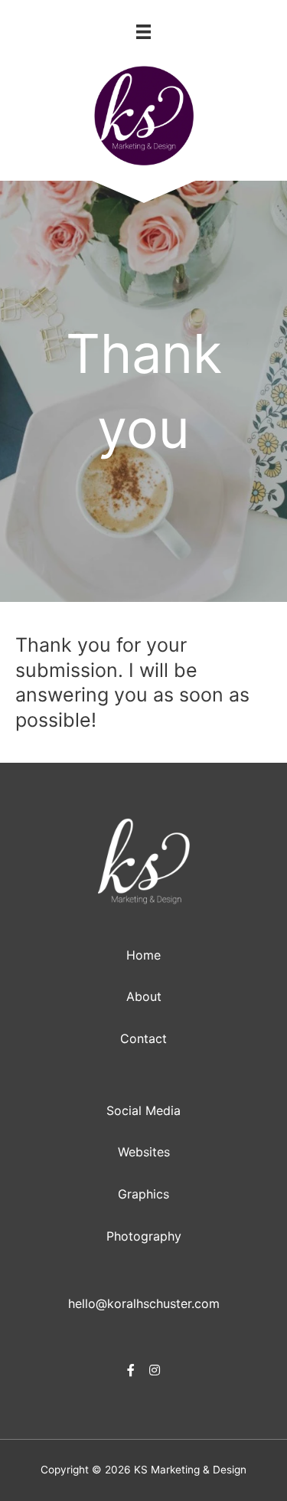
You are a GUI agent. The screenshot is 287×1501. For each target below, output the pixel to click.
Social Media (143, 1110)
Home (143, 955)
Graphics (143, 1194)
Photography (143, 1236)
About (143, 996)
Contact (143, 1038)
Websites (144, 1151)
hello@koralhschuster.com (144, 1303)
